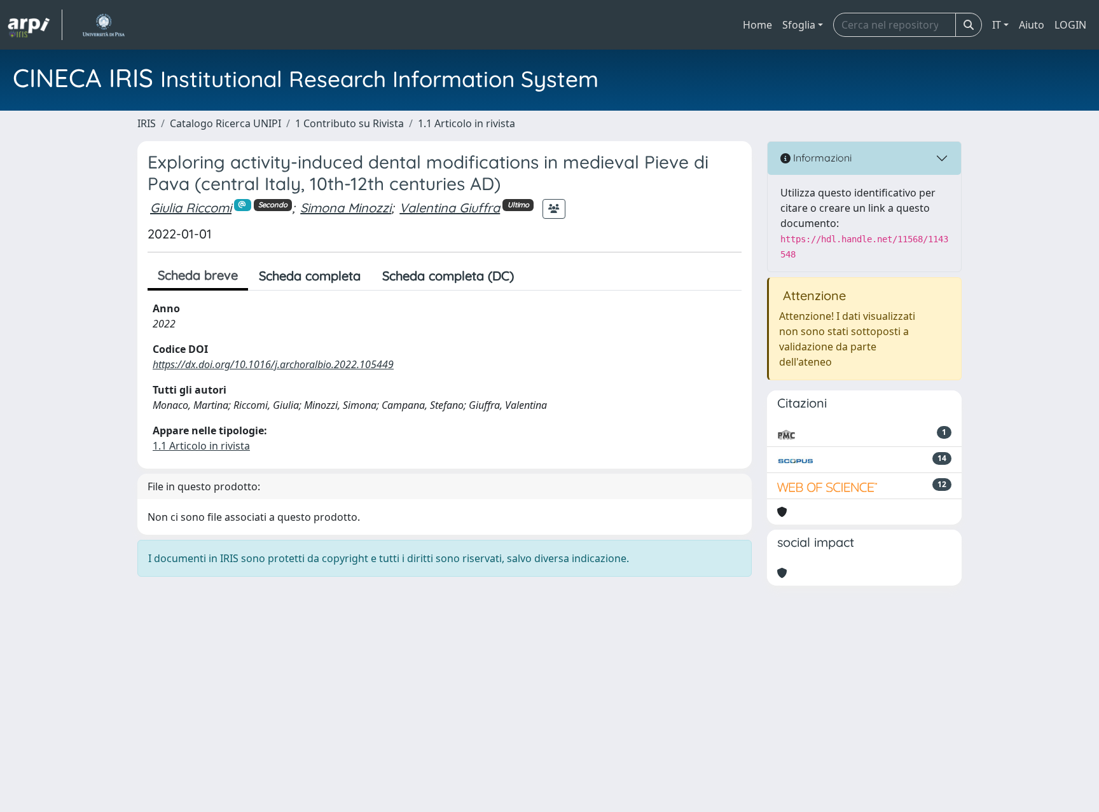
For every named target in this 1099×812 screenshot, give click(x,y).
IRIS (146, 123)
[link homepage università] (103, 25)
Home (757, 25)
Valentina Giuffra (449, 208)
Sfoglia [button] (798, 25)
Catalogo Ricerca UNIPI (225, 123)
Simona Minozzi (345, 208)
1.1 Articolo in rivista (466, 123)
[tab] (535, 276)
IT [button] (996, 25)
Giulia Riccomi (191, 208)
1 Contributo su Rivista (349, 123)
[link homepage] (35, 25)
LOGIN (1070, 25)
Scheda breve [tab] (198, 275)
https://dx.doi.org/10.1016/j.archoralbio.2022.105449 (273, 364)
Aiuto (1031, 25)
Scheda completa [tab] (310, 276)
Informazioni (821, 157)
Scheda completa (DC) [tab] (448, 276)
